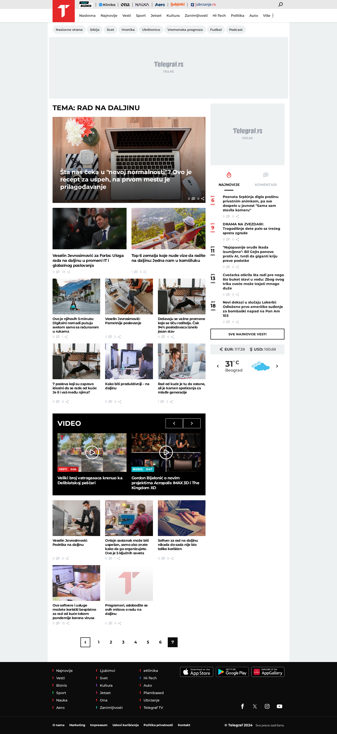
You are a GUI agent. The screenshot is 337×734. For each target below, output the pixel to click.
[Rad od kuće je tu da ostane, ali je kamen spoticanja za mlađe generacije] (182, 361)
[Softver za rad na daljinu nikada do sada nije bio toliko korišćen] (182, 518)
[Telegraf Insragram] (267, 706)
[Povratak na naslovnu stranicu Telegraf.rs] (64, 11)
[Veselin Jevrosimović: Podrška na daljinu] (76, 518)
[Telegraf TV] (279, 706)
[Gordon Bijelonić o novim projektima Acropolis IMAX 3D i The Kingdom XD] (166, 452)
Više (266, 15)
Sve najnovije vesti (247, 334)
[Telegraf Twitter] (255, 706)
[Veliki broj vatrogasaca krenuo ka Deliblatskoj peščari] (92, 452)
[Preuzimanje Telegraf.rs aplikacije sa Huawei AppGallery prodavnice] (267, 672)
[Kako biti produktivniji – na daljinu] (129, 361)
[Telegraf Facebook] (242, 706)
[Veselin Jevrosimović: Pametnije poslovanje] (129, 296)
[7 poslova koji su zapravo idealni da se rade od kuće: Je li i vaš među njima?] (76, 361)
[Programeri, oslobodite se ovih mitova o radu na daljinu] (129, 583)
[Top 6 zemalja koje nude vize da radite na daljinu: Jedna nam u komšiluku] (168, 229)
